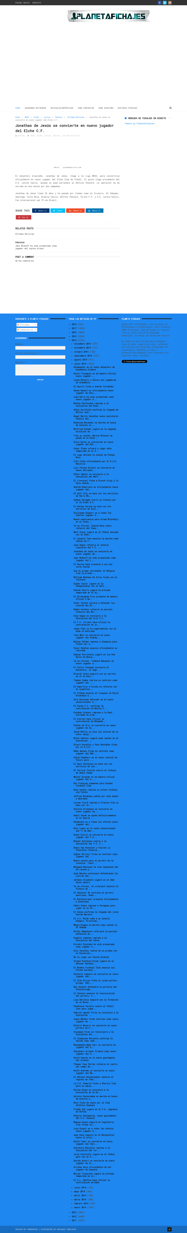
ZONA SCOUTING (106, 108)
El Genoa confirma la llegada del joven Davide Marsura (96, 913)
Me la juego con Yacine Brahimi (91, 957)
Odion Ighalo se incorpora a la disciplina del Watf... (91, 475)
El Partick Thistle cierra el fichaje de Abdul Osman (95, 771)
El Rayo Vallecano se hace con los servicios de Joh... (93, 765)
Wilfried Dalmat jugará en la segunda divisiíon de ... (95, 430)
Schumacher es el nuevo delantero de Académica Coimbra (94, 368)
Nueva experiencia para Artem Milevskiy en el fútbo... (96, 520)
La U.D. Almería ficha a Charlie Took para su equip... (95, 1084)
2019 (75, 324)
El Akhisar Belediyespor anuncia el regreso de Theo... (93, 1078)
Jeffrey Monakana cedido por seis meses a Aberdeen (96, 797)
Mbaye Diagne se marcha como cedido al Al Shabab (95, 926)
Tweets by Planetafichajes (139, 123)
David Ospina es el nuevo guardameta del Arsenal (94, 1059)
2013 (75, 1212)
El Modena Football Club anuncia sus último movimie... (94, 968)
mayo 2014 (80, 1191)
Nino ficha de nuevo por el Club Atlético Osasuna (92, 1104)
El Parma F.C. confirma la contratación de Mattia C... (90, 707)
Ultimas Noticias (75, 117)
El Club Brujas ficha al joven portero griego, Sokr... (95, 981)
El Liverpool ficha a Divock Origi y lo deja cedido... (96, 481)
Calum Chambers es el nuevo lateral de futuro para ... (95, 758)
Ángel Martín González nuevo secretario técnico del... (96, 417)
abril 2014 (80, 1195)
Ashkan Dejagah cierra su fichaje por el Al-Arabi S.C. (95, 501)
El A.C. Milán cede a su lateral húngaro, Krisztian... (92, 919)
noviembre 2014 (83, 347)
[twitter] (165, 3)
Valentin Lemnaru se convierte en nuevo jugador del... (96, 975)
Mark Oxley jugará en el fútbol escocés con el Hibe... (96, 533)
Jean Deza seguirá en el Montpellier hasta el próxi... (94, 1136)
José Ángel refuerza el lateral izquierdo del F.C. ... (91, 546)
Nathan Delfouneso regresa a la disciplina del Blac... (91, 404)
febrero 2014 (81, 1203)
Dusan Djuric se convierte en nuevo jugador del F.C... (94, 836)
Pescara (58, 117)
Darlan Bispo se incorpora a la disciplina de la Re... (91, 1091)
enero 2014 (80, 1207)
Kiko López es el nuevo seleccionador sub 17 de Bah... (95, 829)
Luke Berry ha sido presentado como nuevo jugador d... (94, 398)
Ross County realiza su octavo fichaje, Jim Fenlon (96, 791)
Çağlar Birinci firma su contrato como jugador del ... (95, 855)
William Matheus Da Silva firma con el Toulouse (95, 578)
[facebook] (159, 3)
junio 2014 (80, 1187)
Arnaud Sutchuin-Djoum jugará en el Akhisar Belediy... (94, 962)
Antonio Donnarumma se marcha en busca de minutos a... (95, 1097)
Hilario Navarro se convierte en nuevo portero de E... (95, 1026)
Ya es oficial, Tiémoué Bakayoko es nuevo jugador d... (94, 662)
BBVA (27, 117)
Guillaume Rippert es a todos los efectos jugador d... (92, 514)
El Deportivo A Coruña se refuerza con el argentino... (95, 687)
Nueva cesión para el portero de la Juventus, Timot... (93, 861)
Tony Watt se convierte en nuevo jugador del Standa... (92, 636)
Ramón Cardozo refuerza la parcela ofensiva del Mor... (93, 610)
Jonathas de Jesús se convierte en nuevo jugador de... (93, 552)
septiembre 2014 (83, 355)
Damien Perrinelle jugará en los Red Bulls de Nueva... (94, 655)
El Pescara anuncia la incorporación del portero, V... (94, 994)
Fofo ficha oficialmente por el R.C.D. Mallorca (95, 462)
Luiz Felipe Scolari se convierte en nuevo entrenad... (94, 469)
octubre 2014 (81, 351)
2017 (75, 328)
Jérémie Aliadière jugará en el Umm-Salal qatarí (94, 881)
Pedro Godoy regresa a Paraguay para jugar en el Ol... (94, 906)
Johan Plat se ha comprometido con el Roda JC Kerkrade (95, 629)
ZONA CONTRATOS (86, 108)
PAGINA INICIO (22, 3)
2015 (75, 336)
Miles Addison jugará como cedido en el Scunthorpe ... (96, 739)
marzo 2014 (80, 1199)
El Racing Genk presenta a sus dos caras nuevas (93, 565)
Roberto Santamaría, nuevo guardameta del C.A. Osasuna (95, 1117)
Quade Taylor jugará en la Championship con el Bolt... (91, 585)
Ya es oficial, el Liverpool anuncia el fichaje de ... (96, 887)
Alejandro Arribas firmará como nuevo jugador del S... (95, 1052)
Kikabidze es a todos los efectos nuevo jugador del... (96, 823)
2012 (75, 1216)
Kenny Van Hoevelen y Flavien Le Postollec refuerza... (92, 849)
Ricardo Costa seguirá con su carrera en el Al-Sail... (95, 675)
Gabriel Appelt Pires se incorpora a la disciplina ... (96, 1013)
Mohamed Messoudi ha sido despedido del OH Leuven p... (96, 868)
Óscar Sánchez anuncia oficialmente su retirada (95, 649)
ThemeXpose (32, 1229)
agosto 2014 (81, 359)
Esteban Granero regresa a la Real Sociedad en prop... (93, 713)
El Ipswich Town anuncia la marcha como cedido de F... (96, 539)
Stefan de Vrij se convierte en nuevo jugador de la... (95, 726)
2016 (75, 332)
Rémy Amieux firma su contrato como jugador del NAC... (94, 752)
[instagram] (170, 3)
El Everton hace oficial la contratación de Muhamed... (90, 720)
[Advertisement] (36, 56)
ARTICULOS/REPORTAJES (62, 108)
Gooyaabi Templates (66, 1229)
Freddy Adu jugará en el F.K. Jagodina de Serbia (95, 1110)
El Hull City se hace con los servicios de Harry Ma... (96, 494)
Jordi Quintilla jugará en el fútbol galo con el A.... (94, 1155)
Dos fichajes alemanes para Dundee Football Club (93, 784)
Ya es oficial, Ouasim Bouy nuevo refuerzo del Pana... (92, 527)
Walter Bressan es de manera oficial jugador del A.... (94, 778)
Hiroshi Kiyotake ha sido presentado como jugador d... (94, 945)
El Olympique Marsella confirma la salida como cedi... (93, 1039)
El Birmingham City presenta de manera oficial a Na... (95, 597)
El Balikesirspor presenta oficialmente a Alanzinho (96, 900)
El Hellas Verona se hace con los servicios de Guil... (92, 507)
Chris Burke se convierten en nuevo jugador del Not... (93, 443)
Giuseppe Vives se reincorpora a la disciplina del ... (94, 1033)
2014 (75, 340)
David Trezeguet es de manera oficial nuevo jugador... (95, 374)
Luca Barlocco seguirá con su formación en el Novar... (96, 1001)
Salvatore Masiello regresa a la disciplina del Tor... (92, 1149)
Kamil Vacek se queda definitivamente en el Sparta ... (95, 816)
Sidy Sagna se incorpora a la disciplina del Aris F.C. (90, 617)
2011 (75, 1220)
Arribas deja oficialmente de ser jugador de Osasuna (92, 1168)
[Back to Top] (169, 1229)
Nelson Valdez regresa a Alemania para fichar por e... (95, 642)
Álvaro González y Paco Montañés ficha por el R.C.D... (95, 745)
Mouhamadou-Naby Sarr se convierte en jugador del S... (95, 1046)
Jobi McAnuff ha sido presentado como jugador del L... (95, 559)
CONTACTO (36, 3)
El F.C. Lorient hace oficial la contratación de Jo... (92, 623)
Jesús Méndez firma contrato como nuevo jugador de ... (96, 1020)
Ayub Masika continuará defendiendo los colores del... (96, 874)
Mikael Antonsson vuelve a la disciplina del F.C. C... (90, 842)
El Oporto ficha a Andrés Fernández (94, 386)
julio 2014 (80, 363)
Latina (47, 117)
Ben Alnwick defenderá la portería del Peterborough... (95, 988)
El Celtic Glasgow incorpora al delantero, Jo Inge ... (91, 668)
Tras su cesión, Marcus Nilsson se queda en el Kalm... (93, 436)
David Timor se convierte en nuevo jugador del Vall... (93, 1142)
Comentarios (26, 329)
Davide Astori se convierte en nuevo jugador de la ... (94, 1162)
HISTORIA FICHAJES (127, 108)
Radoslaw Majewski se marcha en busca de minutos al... (95, 423)
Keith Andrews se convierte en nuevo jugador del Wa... (94, 1071)
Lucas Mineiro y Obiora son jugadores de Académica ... (95, 381)
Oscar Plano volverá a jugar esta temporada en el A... (92, 449)
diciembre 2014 (83, 343)
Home (17, 108)
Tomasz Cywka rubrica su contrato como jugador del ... (95, 681)
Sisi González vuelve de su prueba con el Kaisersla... (95, 952)
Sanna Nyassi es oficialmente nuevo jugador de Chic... (94, 391)
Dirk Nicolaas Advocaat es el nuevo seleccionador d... (93, 700)
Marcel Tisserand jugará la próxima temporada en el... (94, 1175)
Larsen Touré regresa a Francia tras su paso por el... (96, 803)
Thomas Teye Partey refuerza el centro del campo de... (95, 1065)
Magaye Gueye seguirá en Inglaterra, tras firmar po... (94, 1123)
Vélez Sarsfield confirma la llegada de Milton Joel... (96, 411)
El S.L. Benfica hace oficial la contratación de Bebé (92, 1181)
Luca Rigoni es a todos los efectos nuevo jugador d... (94, 1129)
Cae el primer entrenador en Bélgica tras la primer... (94, 572)
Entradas (24, 324)
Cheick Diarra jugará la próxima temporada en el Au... (92, 591)
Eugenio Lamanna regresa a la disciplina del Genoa (90, 939)
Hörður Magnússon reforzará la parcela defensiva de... (95, 932)
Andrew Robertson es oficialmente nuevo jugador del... (96, 488)
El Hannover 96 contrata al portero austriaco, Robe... (93, 894)
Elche (36, 117)
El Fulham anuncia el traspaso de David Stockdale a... (96, 694)
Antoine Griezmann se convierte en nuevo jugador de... (93, 810)
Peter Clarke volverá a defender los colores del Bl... (94, 604)
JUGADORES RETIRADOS (35, 108)
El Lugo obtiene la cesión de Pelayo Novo (94, 456)
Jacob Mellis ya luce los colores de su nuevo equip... (96, 733)
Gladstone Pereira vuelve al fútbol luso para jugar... (94, 1007)
